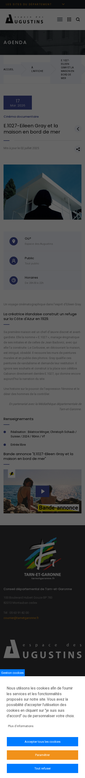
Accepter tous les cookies (42, 741)
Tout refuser (42, 768)
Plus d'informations (21, 726)
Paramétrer (42, 755)
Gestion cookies (12, 673)
